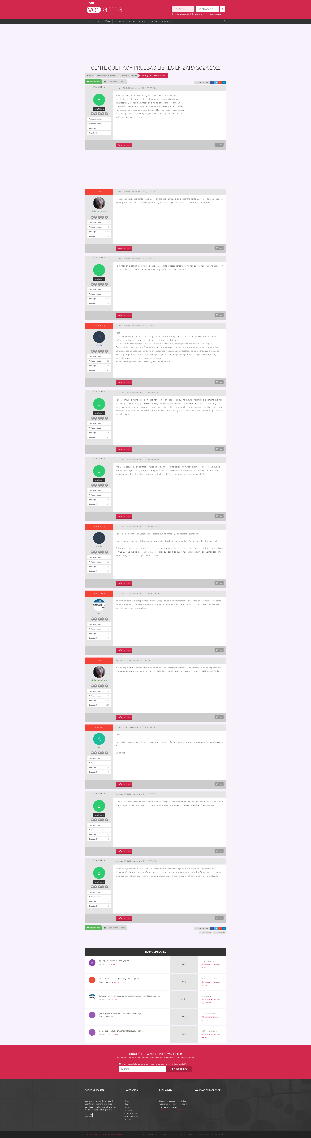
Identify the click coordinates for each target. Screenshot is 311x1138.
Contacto (129, 1120)
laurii (111, 1017)
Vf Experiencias (137, 21)
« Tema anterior (206, 932)
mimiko (112, 964)
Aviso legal (166, 1134)
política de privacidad (176, 1064)
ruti (99, 191)
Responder (94, 81)
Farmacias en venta (160, 21)
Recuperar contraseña (180, 14)
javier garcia (114, 982)
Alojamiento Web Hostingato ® (114, 1134)
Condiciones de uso (149, 1134)
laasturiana (113, 1034)
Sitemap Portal (204, 1134)
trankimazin (99, 593)
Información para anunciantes (170, 1110)
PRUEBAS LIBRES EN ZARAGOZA (114, 961)
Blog (107, 21)
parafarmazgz (99, 325)
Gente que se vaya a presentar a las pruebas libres (121, 1031)
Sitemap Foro (220, 1134)
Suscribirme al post (115, 81)
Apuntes (119, 21)
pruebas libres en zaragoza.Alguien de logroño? (119, 978)
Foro (97, 21)
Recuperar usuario (199, 14)
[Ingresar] (222, 9)
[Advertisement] (155, 43)
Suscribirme (180, 1069)
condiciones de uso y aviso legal (151, 1064)
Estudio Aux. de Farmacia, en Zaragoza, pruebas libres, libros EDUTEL (129, 996)
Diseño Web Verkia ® (92, 1134)
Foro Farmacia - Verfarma (105, 9)
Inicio (88, 21)
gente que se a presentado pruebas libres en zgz (120, 1013)
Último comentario (209, 965)
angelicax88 (206, 1003)
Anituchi (99, 727)
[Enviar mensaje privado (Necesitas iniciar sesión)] (92, 113)
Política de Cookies (184, 1134)
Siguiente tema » (219, 932)
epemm (204, 1020)
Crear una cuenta (216, 14)
